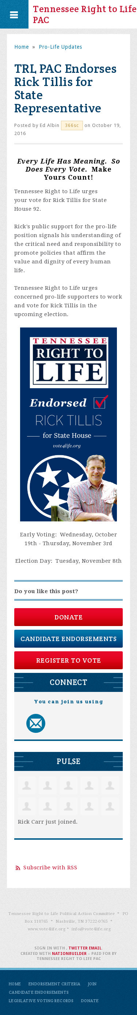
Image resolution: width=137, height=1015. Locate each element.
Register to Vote (68, 660)
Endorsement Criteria (54, 983)
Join (92, 983)
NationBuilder (69, 953)
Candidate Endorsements (68, 638)
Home (21, 47)
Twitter (78, 948)
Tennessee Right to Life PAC (85, 14)
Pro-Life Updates (60, 47)
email (95, 948)
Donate (68, 617)
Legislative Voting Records (41, 1000)
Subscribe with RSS (50, 867)
